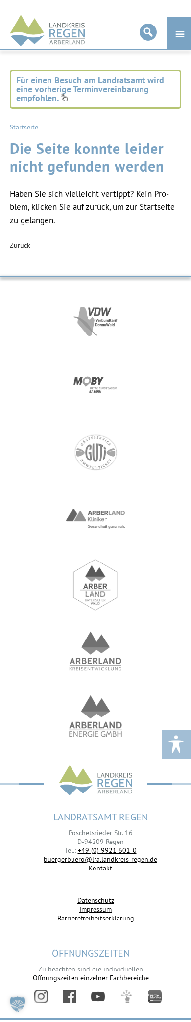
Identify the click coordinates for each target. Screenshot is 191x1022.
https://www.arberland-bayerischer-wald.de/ (95, 585)
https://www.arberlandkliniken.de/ (95, 518)
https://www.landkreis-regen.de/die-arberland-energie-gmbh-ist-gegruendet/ (95, 717)
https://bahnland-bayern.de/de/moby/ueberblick (95, 386)
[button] (17, 1004)
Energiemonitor (155, 996)
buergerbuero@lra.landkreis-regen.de (100, 859)
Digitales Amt (126, 996)
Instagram (41, 996)
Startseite (24, 127)
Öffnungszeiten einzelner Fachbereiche (91, 977)
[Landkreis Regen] (95, 781)
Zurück (20, 245)
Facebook (69, 996)
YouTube (98, 996)
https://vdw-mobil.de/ (95, 320)
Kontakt (100, 868)
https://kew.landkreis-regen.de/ (95, 651)
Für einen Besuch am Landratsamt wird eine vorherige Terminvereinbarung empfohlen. (90, 89)
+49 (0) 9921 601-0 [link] (107, 850)
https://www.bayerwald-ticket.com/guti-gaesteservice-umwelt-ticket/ (95, 452)
